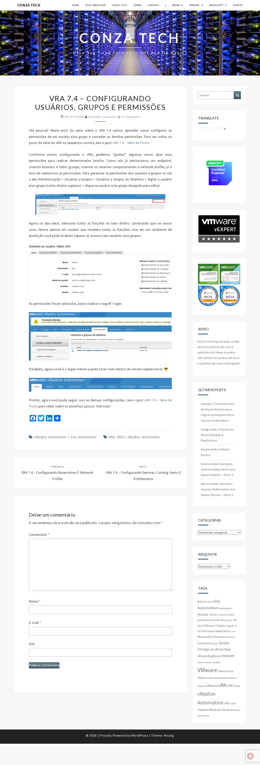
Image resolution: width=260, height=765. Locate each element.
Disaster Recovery (221, 620)
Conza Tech (28, 5)
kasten (211, 631)
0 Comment (130, 116)
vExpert (217, 662)
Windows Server (219, 710)
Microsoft (216, 5)
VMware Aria (225, 671)
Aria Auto (208, 601)
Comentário (39, 534)
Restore (215, 643)
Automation (225, 608)
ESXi (200, 625)
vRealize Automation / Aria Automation (65, 437)
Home (75, 5)
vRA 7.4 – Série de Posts (131, 142)
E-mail (35, 622)
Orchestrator (218, 637)
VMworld (212, 686)
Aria (200, 601)
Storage (203, 649)
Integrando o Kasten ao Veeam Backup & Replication (217, 434)
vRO (227, 703)
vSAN (233, 703)
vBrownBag (222, 649)
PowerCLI (230, 636)
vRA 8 (237, 686)
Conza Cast (119, 5)
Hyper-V (231, 625)
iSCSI (200, 631)
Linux (233, 631)
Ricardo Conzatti (102, 116)
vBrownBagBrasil (209, 656)
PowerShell (203, 643)
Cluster (213, 614)
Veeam (176, 5)
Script (224, 642)
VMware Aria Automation (212, 678)
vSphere (203, 710)
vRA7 (121, 437)
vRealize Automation (143, 437)
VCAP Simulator (95, 5)
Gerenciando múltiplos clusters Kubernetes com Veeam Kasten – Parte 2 (218, 469)
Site (32, 643)
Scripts (238, 5)
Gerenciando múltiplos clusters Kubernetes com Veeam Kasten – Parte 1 (218, 489)
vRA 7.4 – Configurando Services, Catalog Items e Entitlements (143, 473)
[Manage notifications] (250, 756)
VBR (212, 649)
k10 (205, 631)
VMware (194, 5)
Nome (35, 601)
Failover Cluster (215, 625)
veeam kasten (204, 662)
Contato (153, 5)
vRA (112, 437)
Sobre (137, 5)
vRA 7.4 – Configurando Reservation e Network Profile (57, 473)
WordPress (139, 735)
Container (223, 614)
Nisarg (169, 735)
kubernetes (223, 631)
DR (235, 620)
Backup (202, 614)
